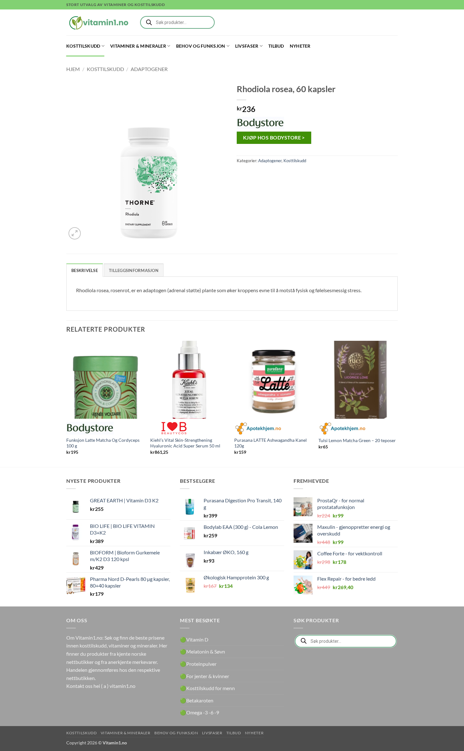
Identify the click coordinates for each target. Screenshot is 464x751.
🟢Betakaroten (196, 700)
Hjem (73, 69)
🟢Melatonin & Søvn (202, 651)
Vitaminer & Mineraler (138, 46)
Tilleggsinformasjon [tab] (133, 270)
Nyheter (300, 46)
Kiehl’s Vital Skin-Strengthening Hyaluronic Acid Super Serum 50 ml (185, 443)
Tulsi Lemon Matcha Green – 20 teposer (357, 440)
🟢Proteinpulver (198, 664)
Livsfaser (247, 46)
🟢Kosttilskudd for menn (207, 688)
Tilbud (276, 46)
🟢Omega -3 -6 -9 (199, 712)
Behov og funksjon (200, 46)
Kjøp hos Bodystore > (274, 137)
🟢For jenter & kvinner (204, 676)
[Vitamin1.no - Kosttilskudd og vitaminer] (97, 22)
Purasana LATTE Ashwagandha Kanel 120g (270, 443)
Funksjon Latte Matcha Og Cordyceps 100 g (103, 443)
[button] (74, 233)
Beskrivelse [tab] (84, 270)
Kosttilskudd (83, 46)
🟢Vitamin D (194, 639)
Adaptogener (149, 69)
